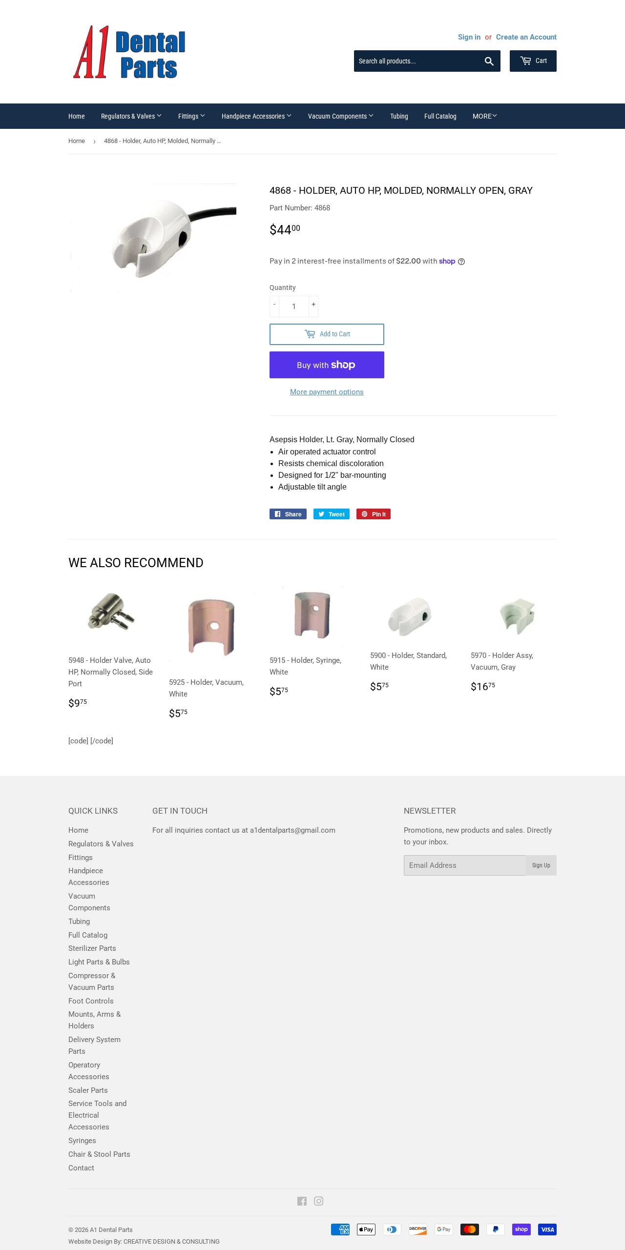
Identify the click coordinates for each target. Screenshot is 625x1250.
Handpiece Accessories (254, 116)
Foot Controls (91, 1001)
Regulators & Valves (128, 116)
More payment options (327, 392)
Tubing (399, 116)
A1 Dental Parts (111, 1229)
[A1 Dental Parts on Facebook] (302, 1202)
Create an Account (526, 37)
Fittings (189, 116)
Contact (81, 1168)
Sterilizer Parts (92, 948)
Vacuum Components (338, 116)
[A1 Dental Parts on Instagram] (319, 1202)
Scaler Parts (88, 1090)
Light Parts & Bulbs (99, 962)
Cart (540, 60)
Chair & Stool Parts (99, 1154)
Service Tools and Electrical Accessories (97, 1115)
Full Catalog (440, 116)
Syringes (82, 1140)
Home (76, 116)
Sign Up (541, 865)
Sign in (469, 37)
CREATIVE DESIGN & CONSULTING (172, 1241)
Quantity (283, 287)
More (482, 116)
